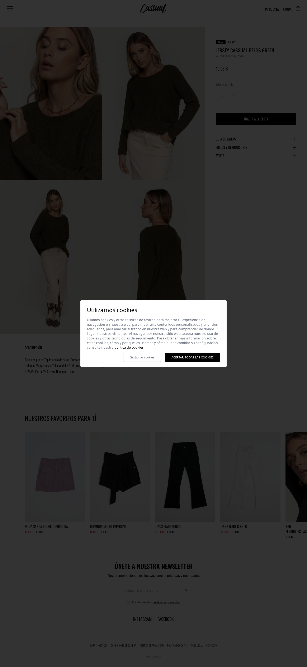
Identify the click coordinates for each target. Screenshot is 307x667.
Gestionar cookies (142, 357)
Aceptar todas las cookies (192, 357)
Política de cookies (129, 347)
